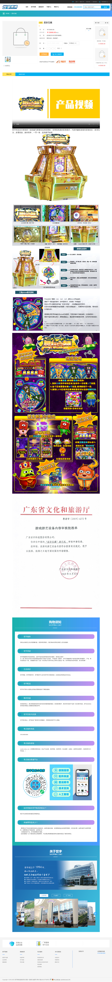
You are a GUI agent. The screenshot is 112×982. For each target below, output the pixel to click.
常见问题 (22, 962)
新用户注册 (5, 957)
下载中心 (48, 7)
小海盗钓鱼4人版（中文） (102, 62)
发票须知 (39, 966)
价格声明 (22, 957)
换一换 (106, 22)
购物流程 (4, 962)
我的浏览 (88, 1)
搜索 (105, 7)
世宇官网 (33, 7)
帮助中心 (56, 7)
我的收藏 (94, 1)
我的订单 (82, 1)
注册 (76, 1)
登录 (73, 1)
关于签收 (22, 959)
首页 (27, 7)
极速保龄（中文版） (101, 41)
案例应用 (41, 7)
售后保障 (39, 964)
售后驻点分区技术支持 (42, 962)
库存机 (7, 13)
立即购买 (44, 54)
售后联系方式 (40, 957)
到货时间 (57, 959)
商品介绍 (8, 74)
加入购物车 (58, 54)
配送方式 (57, 962)
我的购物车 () (105, 1)
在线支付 (57, 957)
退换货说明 (40, 959)
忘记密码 (4, 959)
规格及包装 (22, 74)
